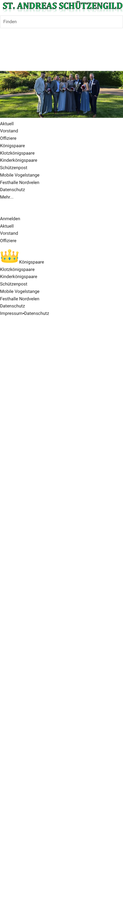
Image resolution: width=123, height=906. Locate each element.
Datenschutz (36, 313)
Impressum (11, 313)
